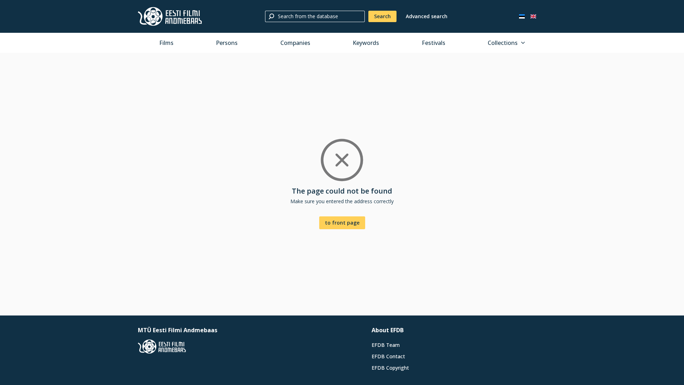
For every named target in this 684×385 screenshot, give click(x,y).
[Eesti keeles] (522, 16)
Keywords (366, 43)
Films (166, 43)
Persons (227, 43)
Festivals (433, 43)
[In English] (533, 16)
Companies (295, 43)
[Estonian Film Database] (170, 16)
